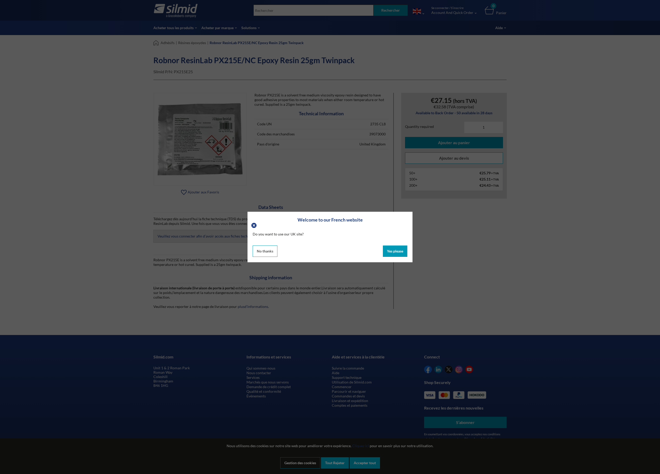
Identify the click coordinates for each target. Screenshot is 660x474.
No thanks (265, 251)
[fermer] (255, 225)
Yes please (395, 251)
